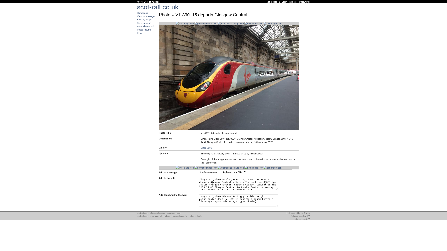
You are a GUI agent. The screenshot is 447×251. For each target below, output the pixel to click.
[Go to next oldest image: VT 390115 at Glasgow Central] (253, 23)
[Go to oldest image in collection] (272, 23)
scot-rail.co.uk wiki (146, 26)
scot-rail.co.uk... (160, 6)
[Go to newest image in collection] (185, 23)
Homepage (142, 12)
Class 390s (206, 147)
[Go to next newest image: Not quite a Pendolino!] (206, 23)
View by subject (145, 19)
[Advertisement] (147, 87)
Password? (304, 1)
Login (284, 1)
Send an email (144, 23)
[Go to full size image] (231, 23)
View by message (146, 16)
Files (139, 33)
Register (293, 1)
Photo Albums (144, 29)
